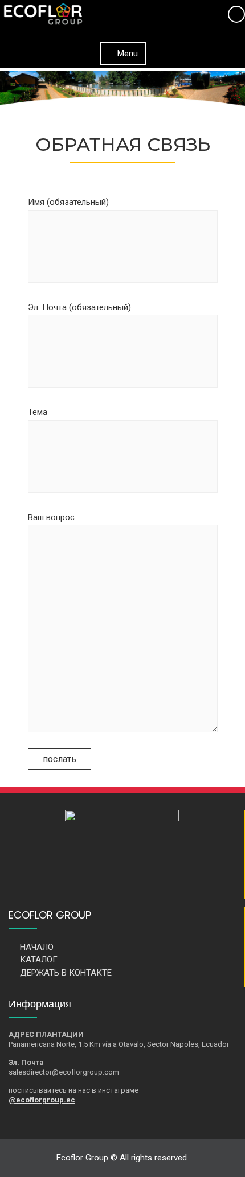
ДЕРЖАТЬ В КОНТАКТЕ (66, 973)
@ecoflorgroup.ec (42, 1100)
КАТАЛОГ (39, 959)
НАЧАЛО (37, 947)
